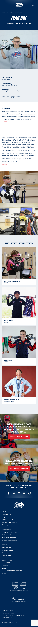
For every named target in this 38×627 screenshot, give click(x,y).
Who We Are (6, 547)
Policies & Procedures (10, 535)
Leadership (6, 555)
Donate (5, 565)
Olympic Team (13, 12)
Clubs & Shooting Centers (12, 570)
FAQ (3, 517)
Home (3, 12)
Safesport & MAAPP (9, 522)
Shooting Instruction (10, 540)
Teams (7, 12)
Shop (4, 573)
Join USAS (6, 563)
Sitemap (5, 525)
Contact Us (6, 514)
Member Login (7, 519)
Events (4, 568)
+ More (4, 121)
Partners (5, 553)
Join (34, 5)
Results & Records (9, 537)
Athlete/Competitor (9, 532)
